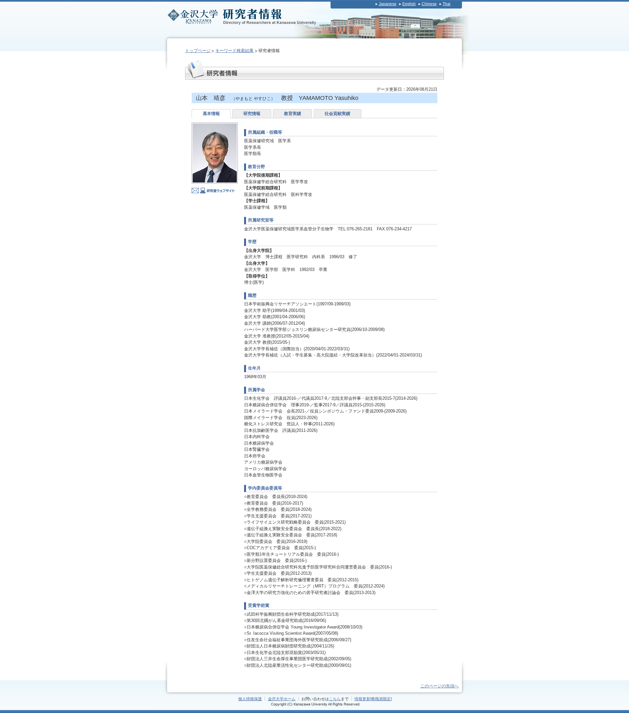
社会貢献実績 (337, 113)
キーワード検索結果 (234, 50)
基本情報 (211, 113)
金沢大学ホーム (281, 699)
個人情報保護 (250, 699)
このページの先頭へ (439, 686)
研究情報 (251, 113)
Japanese (387, 4)
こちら (335, 699)
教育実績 (292, 113)
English (409, 4)
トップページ (198, 50)
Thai (446, 4)
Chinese (429, 4)
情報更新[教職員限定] (373, 699)
